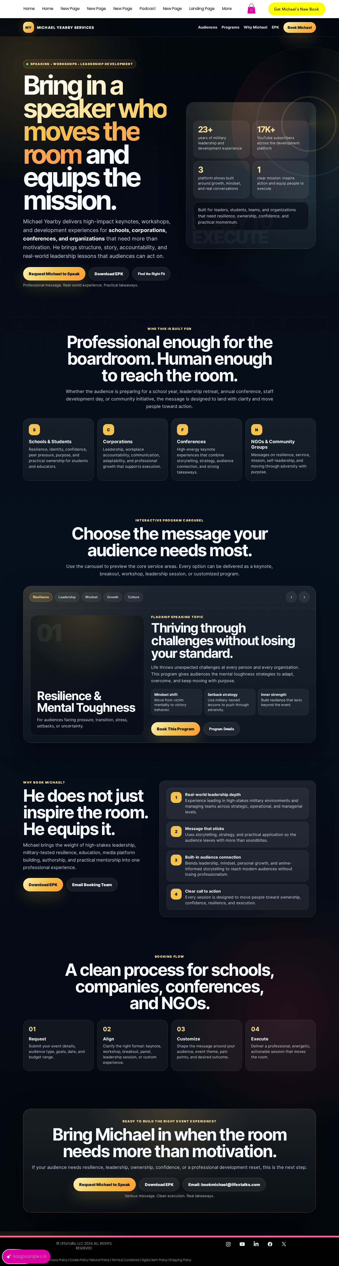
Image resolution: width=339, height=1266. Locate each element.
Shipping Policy (180, 1260)
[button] (147, 8)
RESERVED (84, 1248)
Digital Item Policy (154, 1260)
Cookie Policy (78, 1260)
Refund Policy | (100, 1260)
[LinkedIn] (256, 1244)
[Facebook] (270, 1244)
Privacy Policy (57, 1260)
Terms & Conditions (125, 1260)
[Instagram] (228, 1244)
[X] (284, 1244)
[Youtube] (242, 1244)
